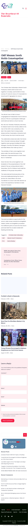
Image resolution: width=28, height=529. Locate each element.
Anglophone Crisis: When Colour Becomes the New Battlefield (13, 261)
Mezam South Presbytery (14, 238)
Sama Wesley (11, 241)
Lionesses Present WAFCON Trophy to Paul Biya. (13, 454)
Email (2, 396)
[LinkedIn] (8, 516)
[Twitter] (12, 516)
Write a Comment (5, 83)
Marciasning (4, 479)
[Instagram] (5, 516)
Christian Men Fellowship (16, 235)
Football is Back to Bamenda (10, 296)
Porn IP (2, 484)
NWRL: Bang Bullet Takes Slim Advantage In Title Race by (12, 251)
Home (3, 510)
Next (5, 264)
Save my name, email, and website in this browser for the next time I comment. (14, 415)
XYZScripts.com (22, 525)
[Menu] (26, 9)
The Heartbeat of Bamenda (10, 15)
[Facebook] (1, 516)
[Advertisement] (14, 32)
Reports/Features (6, 512)
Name (3, 388)
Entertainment (16, 510)
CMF (3, 238)
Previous (8, 255)
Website (3, 405)
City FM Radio (23, 512)
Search (25, 435)
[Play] (12, 447)
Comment (4, 373)
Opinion (24, 510)
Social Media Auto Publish (8, 525)
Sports (15, 512)
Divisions (4, 77)
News (9, 77)
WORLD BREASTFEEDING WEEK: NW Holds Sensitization (14, 470)
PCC (3, 241)
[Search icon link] (23, 8)
